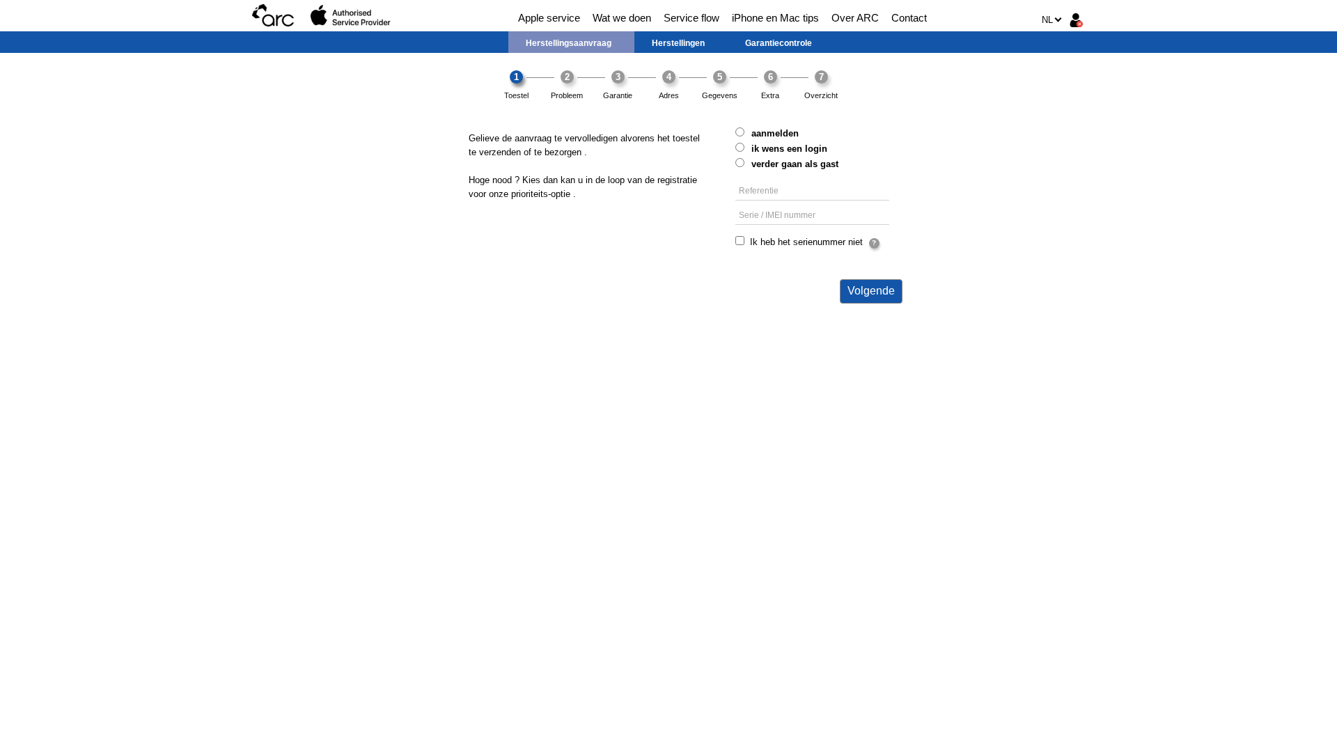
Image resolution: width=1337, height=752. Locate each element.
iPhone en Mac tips (775, 18)
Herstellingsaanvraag (568, 43)
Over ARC (855, 18)
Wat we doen (622, 18)
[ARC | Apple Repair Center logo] (273, 15)
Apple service (549, 18)
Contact (909, 18)
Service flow (691, 18)
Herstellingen (678, 43)
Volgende (871, 291)
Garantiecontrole (778, 43)
